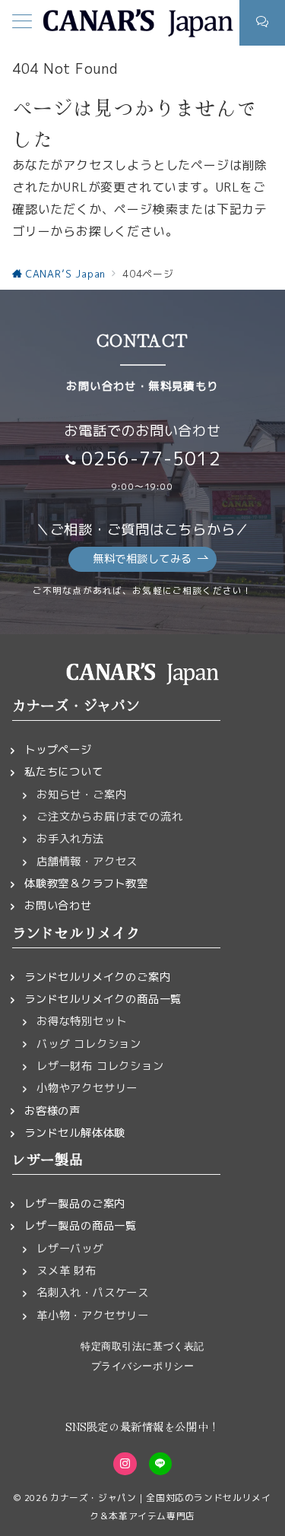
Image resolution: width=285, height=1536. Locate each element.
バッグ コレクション (88, 1044)
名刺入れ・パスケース (92, 1292)
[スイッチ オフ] (262, 23)
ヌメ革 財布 (66, 1270)
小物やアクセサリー (87, 1088)
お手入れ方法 (70, 838)
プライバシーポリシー (142, 1366)
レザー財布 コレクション (100, 1066)
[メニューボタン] (22, 22)
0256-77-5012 (151, 458)
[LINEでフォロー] (160, 1463)
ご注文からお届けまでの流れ (109, 816)
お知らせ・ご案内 (81, 794)
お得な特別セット (81, 1021)
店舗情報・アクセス (87, 861)
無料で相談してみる (142, 558)
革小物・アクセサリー (92, 1315)
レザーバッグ (70, 1248)
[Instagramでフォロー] (124, 1463)
